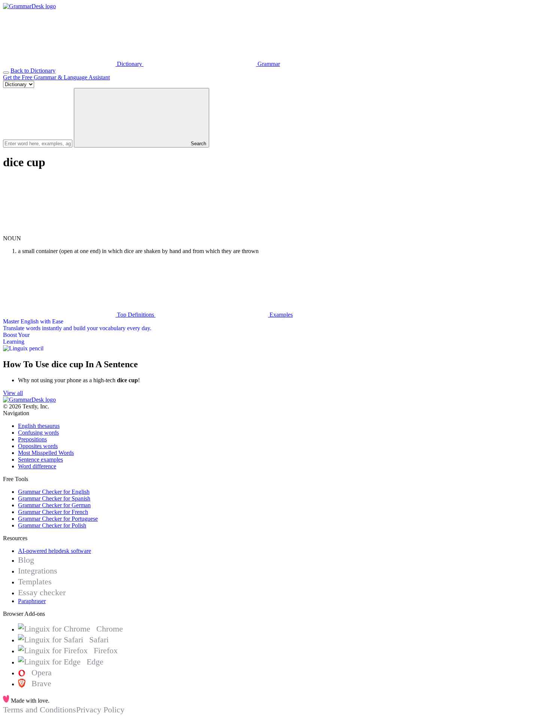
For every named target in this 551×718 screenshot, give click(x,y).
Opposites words (38, 446)
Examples (280, 314)
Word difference (37, 466)
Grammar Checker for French (53, 512)
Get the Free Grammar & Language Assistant (56, 77)
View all (13, 393)
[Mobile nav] (6, 73)
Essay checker (42, 592)
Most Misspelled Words (46, 453)
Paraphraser (32, 601)
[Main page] (29, 6)
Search (197, 143)
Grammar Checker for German (54, 505)
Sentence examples (40, 459)
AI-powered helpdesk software (54, 551)
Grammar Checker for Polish (52, 525)
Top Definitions (135, 314)
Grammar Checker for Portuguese (58, 518)
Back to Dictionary (32, 70)
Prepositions (32, 439)
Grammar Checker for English (54, 492)
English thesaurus (39, 426)
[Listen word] (59, 231)
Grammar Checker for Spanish (54, 498)
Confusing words (38, 432)
